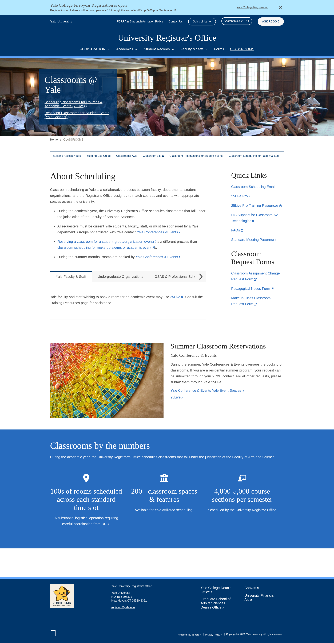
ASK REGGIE (270, 21)
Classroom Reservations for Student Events (196, 155)
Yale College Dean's (219, 590)
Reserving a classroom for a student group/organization (106, 241)
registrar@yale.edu (123, 607)
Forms (219, 49)
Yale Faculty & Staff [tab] (71, 276)
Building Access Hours (67, 155)
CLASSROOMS (242, 49)
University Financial (260, 598)
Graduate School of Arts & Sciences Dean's (220, 604)
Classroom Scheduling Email (253, 187)
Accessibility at (190, 634)
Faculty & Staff (192, 49)
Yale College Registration (252, 7)
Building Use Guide (98, 155)
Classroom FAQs (126, 155)
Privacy (214, 634)
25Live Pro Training (256, 205)
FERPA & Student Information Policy (140, 21)
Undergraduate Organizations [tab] (120, 276)
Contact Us (176, 21)
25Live (241, 196)
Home (54, 139)
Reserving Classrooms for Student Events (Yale (77, 115)
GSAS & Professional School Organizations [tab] (187, 276)
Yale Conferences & (159, 232)
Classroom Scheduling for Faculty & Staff (254, 155)
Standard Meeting (253, 240)
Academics (124, 49)
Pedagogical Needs (252, 288)
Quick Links (200, 21)
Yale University (61, 21)
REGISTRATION (92, 49)
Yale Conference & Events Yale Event (207, 391)
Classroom (152, 155)
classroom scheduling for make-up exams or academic (105, 247)
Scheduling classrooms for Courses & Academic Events (73, 104)
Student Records (157, 49)
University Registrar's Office (167, 37)
